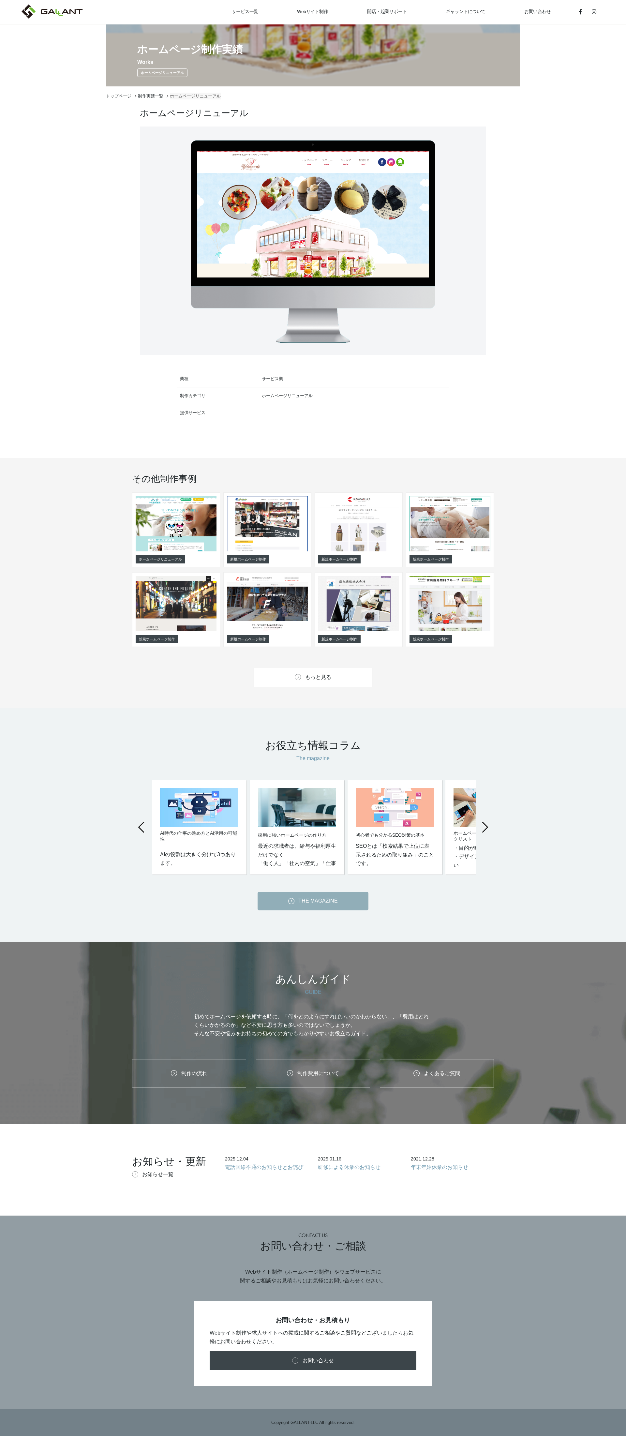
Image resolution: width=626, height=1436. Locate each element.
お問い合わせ (537, 11)
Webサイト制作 (312, 11)
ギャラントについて (465, 11)
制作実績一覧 (150, 96)
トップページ (118, 96)
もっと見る (318, 677)
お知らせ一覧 (157, 1174)
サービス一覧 (245, 11)
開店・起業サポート (387, 11)
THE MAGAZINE (318, 901)
